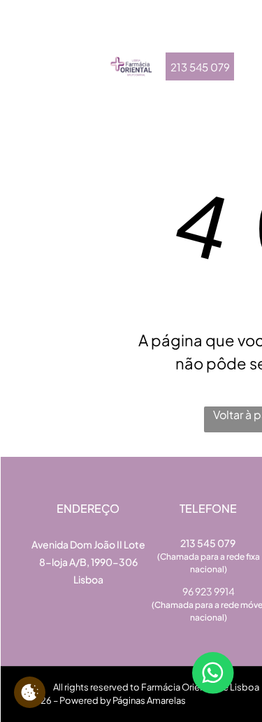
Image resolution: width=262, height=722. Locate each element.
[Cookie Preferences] (29, 692)
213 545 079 (208, 543)
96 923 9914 (208, 591)
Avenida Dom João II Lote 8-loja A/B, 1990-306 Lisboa (88, 562)
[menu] (21, 29)
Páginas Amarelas (149, 700)
